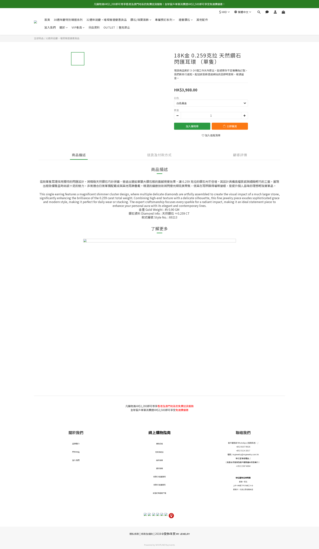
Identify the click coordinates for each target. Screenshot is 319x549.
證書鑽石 (184, 20)
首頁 (47, 20)
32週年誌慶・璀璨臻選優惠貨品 (106, 20)
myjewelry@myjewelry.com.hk (246, 454)
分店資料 (94, 27)
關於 (62, 27)
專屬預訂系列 (163, 20)
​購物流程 (159, 444)
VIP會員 (77, 27)
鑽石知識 (159, 468)
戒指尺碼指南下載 (159, 493)
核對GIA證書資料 (159, 476)
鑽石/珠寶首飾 (139, 20)
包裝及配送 (159, 452)
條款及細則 (147, 534)
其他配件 (202, 20)
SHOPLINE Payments (165, 544)
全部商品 (39, 38)
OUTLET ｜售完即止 (117, 27)
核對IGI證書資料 (159, 485)
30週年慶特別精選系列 (68, 20)
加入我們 (50, 27)
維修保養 (159, 460)
